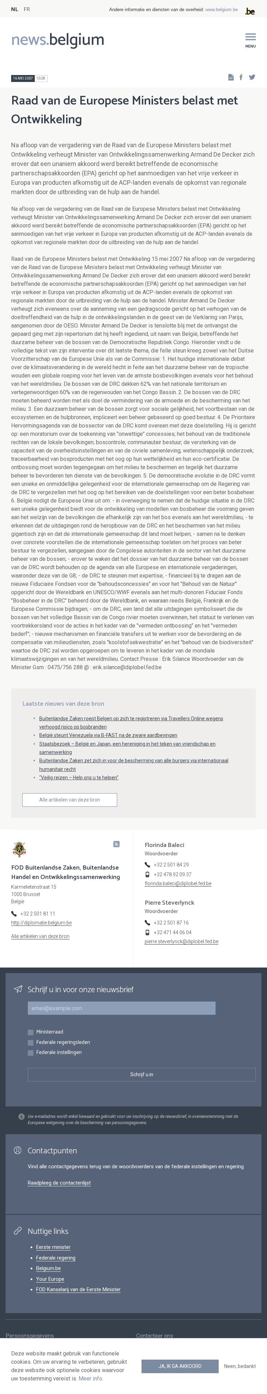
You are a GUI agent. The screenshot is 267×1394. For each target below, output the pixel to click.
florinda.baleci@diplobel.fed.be (178, 883)
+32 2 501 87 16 (171, 923)
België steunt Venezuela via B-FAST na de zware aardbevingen (108, 735)
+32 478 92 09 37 (173, 874)
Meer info (90, 1378)
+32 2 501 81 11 (38, 913)
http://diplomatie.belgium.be (41, 923)
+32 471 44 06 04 (173, 932)
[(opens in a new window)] (239, 77)
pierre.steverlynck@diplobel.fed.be (181, 941)
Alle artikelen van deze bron (69, 800)
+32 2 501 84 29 (171, 865)
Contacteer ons (154, 1336)
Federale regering (55, 1258)
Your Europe (50, 1279)
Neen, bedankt (240, 1366)
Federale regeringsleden (63, 1043)
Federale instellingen (59, 1053)
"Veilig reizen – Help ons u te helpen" (79, 777)
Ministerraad (49, 1032)
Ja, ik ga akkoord (180, 1366)
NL (14, 9)
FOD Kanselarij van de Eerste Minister (78, 1289)
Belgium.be (48, 1268)
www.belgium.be (221, 9)
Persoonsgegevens (30, 1336)
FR (27, 9)
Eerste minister (53, 1247)
